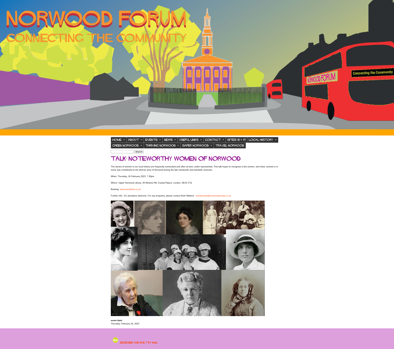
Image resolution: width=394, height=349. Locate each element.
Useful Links (187, 141)
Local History (260, 141)
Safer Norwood (195, 146)
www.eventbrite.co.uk (130, 189)
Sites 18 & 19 (236, 140)
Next (389, 65)
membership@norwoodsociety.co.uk (213, 195)
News (168, 141)
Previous (5, 65)
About (133, 141)
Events (150, 141)
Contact (212, 141)
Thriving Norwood (160, 146)
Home (116, 141)
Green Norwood (125, 146)
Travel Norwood (229, 145)
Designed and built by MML (139, 342)
